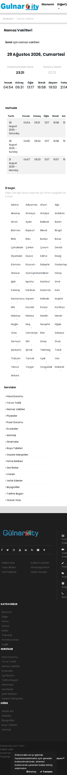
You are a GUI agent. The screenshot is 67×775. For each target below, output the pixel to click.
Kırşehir (59, 298)
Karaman (45, 290)
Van (57, 358)
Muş (28, 324)
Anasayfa (8, 18)
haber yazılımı (8, 760)
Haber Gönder (39, 572)
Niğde (58, 324)
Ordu (14, 332)
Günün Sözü (13, 500)
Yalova (15, 367)
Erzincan (16, 264)
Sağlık (5, 644)
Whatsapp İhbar (40, 567)
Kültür (5, 630)
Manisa (30, 315)
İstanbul (44, 281)
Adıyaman (31, 204)
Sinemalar (7, 684)
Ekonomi (48, 4)
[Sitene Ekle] (45, 550)
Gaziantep (61, 264)
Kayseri (30, 298)
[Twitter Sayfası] (9, 550)
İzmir (57, 281)
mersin (10, 474)
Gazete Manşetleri (17, 454)
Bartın (58, 222)
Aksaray (15, 213)
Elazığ (58, 256)
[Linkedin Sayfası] (27, 550)
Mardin (44, 315)
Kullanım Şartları (40, 562)
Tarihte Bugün (14, 493)
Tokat (58, 350)
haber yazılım (8, 767)
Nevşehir (45, 324)
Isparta (30, 281)
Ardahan (60, 213)
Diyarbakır (16, 256)
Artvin (14, 222)
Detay (32, 771)
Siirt (28, 341)
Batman (15, 230)
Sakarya (59, 332)
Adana (15, 204)
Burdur (44, 239)
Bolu (28, 239)
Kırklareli (59, 367)
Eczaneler (12, 428)
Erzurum (30, 264)
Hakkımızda (8, 562)
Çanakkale (17, 247)
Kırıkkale (44, 298)
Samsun (16, 341)
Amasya (30, 213)
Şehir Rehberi (9, 694)
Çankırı (30, 247)
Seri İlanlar (12, 467)
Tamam (47, 771)
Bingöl (58, 230)
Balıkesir (44, 222)
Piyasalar (11, 415)
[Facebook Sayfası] (3, 550)
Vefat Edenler (14, 480)
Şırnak (29, 350)
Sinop (43, 341)
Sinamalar (12, 441)
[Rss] (33, 550)
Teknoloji (7, 635)
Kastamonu (18, 298)
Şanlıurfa (16, 350)
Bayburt (30, 230)
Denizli (58, 247)
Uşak (43, 358)
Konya (43, 307)
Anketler (6, 715)
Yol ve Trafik (13, 402)
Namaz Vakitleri (15, 409)
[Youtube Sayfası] (21, 550)
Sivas (58, 341)
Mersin (58, 315)
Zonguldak (46, 367)
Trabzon (16, 358)
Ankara (15, 375)
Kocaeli (30, 307)
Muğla (14, 324)
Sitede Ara (8, 711)
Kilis (13, 307)
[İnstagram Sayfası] (15, 550)
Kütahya (60, 307)
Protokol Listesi (10, 639)
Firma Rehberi (14, 461)
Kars (57, 290)
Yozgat (30, 367)
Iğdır (13, 281)
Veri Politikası (9, 572)
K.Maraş (15, 290)
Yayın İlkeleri (9, 567)
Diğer (5, 616)
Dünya (5, 626)
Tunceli (30, 358)
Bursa (58, 239)
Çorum (44, 247)
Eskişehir (45, 264)
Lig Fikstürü (8, 675)
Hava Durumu (14, 396)
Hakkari (44, 273)
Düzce (29, 256)
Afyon (43, 204)
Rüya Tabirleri (14, 448)
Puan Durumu (14, 422)
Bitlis (13, 239)
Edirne (43, 256)
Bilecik (43, 230)
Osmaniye (32, 332)
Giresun (15, 273)
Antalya (44, 213)
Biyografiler (13, 487)
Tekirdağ (45, 350)
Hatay (58, 273)
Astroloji (11, 435)
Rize (42, 332)
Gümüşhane (33, 273)
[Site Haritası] (39, 550)
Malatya (15, 315)
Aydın (29, 222)
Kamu (5, 621)
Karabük (30, 290)
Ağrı (57, 204)
